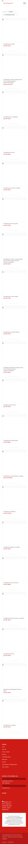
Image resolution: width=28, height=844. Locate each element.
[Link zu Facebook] (25, 840)
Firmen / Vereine (5, 751)
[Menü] (24, 3)
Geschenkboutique (6, 756)
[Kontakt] (2, 790)
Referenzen (4, 759)
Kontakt (4, 761)
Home (3, 747)
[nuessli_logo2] (11, 3)
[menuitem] (24, 3)
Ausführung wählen (14, 50)
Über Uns (4, 749)
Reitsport (4, 754)
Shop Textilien (5, 766)
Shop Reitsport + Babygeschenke (9, 764)
